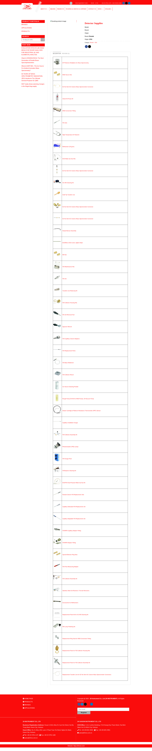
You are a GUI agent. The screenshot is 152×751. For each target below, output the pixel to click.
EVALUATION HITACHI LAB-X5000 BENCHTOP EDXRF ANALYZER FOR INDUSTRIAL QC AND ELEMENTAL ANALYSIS (32, 51)
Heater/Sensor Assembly (69, 230)
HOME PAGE (28, 698)
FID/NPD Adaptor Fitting (69, 542)
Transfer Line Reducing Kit (69, 290)
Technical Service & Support (76, 9)
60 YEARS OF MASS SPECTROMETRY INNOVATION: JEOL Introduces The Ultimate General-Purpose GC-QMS (32, 77)
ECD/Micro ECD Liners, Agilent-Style (72, 242)
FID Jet (64, 278)
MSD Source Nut (67, 74)
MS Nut (64, 254)
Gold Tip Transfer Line (68, 194)
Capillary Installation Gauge (70, 422)
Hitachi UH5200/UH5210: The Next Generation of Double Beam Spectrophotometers (32, 60)
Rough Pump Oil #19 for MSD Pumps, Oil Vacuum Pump (78, 398)
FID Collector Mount (68, 374)
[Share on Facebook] (86, 46)
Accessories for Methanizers (70, 602)
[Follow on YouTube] (94, 704)
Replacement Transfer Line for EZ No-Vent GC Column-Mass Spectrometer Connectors (86, 674)
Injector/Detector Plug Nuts (69, 554)
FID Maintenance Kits (68, 266)
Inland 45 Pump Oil (67, 98)
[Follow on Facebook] (123, 3)
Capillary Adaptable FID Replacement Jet (73, 518)
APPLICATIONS (26, 28)
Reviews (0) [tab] (65, 53)
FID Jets (64, 122)
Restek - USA (93, 42)
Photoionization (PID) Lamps (70, 446)
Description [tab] (57, 53)
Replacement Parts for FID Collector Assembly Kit (76, 662)
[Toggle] (44, 24)
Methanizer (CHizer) (68, 146)
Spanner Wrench (67, 326)
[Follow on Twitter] (82, 704)
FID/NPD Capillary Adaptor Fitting (71, 530)
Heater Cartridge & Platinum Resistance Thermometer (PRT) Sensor (81, 410)
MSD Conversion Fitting (69, 110)
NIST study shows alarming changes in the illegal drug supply (32, 85)
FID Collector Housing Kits (69, 302)
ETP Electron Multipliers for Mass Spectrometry (75, 63)
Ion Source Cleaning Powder (70, 386)
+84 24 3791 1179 (32, 735)
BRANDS (24, 24)
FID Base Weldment (68, 362)
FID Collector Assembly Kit (69, 434)
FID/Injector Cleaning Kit (69, 470)
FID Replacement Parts (68, 350)
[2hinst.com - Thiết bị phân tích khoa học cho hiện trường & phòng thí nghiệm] (29, 6)
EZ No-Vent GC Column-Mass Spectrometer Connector (77, 86)
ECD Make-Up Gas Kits (68, 158)
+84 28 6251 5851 (104, 730)
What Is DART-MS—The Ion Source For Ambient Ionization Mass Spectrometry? (32, 68)
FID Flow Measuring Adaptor (70, 566)
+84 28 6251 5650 (87, 730)
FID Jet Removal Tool (68, 314)
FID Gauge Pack (67, 458)
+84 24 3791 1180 (50, 735)
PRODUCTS (60, 9)
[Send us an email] (126, 3)
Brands (52, 9)
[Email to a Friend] (89, 46)
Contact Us (92, 9)
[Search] (71, 3)
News (100, 9)
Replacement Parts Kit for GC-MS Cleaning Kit (75, 614)
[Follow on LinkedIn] (129, 3)
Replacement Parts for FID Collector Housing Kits (76, 650)
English (108, 9)
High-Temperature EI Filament (70, 134)
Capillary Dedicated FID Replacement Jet (73, 506)
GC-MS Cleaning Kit (68, 182)
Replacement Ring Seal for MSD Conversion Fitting (76, 638)
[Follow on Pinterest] (88, 704)
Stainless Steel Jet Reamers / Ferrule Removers (75, 590)
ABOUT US (43, 9)
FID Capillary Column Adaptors (71, 338)
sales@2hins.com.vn (31, 738)
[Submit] (43, 39)
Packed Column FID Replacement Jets (73, 494)
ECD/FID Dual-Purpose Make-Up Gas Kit (73, 482)
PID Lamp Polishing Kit (68, 626)
